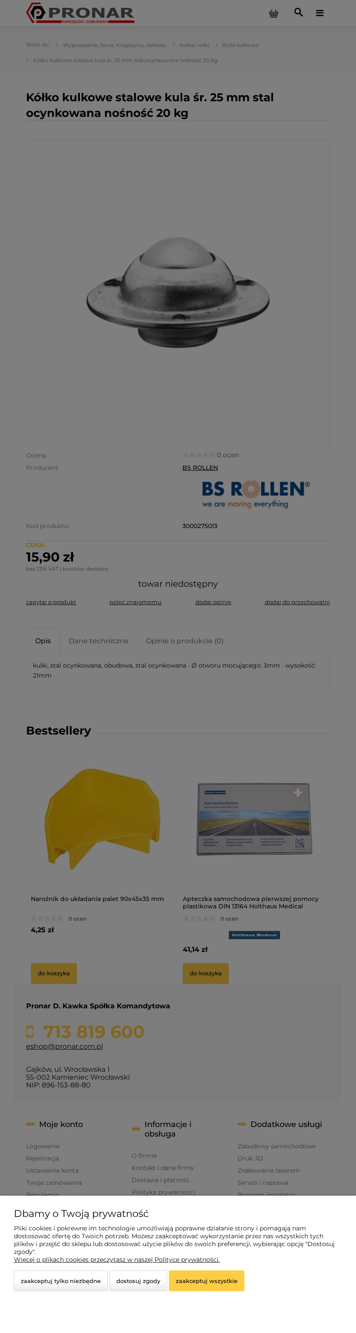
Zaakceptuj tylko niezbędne (61, 1280)
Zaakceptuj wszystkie (206, 1280)
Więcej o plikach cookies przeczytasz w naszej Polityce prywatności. (117, 1259)
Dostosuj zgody (138, 1280)
